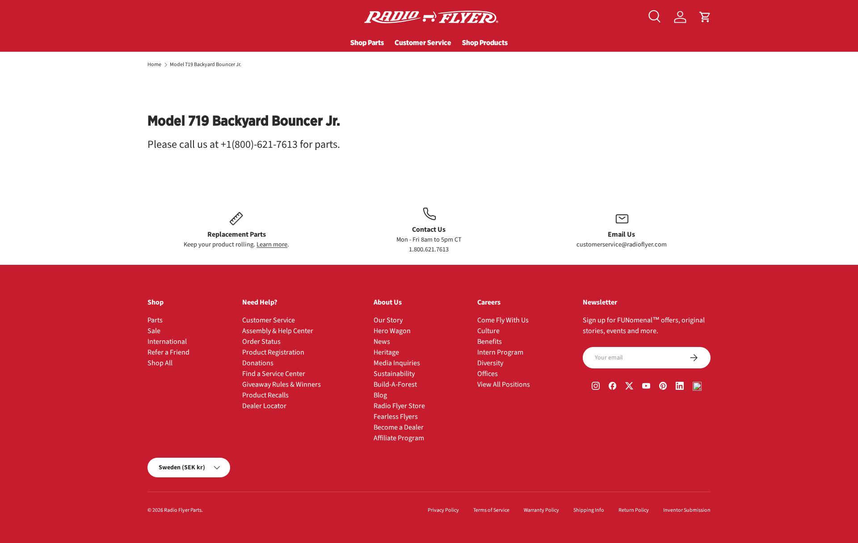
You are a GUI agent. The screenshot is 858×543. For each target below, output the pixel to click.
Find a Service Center (273, 374)
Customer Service (423, 42)
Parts (155, 320)
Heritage (386, 352)
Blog (380, 395)
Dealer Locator (264, 406)
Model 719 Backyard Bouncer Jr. (205, 64)
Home (154, 64)
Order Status (261, 342)
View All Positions (503, 384)
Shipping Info (588, 510)
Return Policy (633, 510)
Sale (153, 331)
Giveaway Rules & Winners (281, 384)
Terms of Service (491, 510)
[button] (705, 17)
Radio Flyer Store (399, 406)
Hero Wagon (392, 331)
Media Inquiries (397, 363)
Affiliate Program (399, 438)
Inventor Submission (687, 510)
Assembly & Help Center (277, 331)
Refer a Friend (168, 352)
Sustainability (394, 374)
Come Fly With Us (503, 320)
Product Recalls (265, 395)
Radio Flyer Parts (183, 510)
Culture (488, 331)
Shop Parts (367, 42)
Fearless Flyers (396, 417)
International (167, 342)
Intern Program (500, 352)
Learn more (272, 244)
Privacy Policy (443, 510)
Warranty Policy (541, 510)
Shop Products (485, 42)
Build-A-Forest (395, 384)
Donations (257, 363)
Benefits (489, 342)
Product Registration (273, 352)
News (382, 342)
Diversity (490, 363)
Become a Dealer (399, 427)
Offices (487, 374)
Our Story (388, 320)
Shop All (159, 363)
